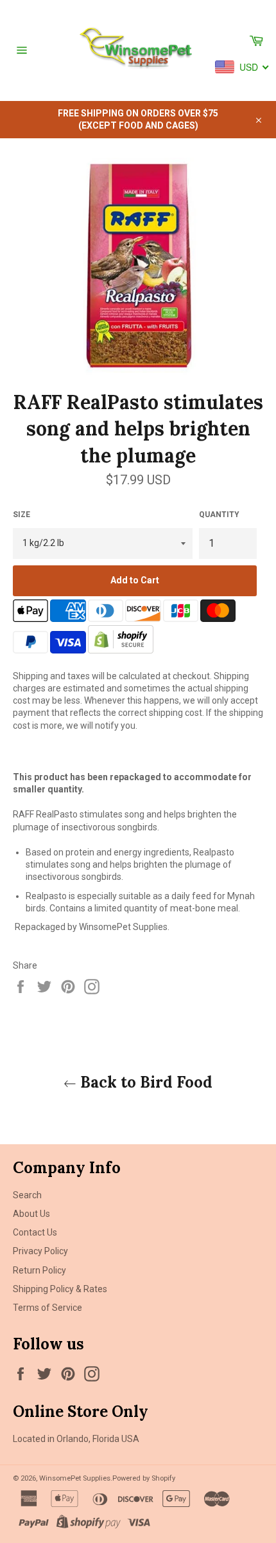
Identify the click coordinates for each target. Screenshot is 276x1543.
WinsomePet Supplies (74, 1478)
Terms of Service (47, 1307)
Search (27, 1195)
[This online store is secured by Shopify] (120, 650)
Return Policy (39, 1270)
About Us (31, 1214)
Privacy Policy (40, 1251)
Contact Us (35, 1232)
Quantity (219, 514)
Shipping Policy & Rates (60, 1289)
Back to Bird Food (144, 1082)
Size (21, 514)
